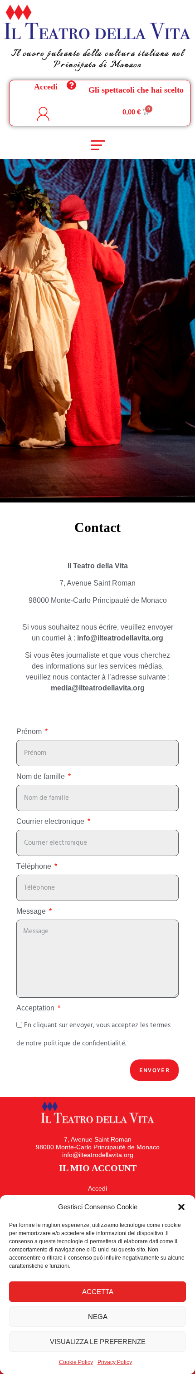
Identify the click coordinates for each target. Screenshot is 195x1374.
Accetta (97, 1291)
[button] (181, 1206)
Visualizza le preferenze (98, 1341)
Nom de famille (41, 776)
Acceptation (36, 1008)
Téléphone (34, 866)
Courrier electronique (51, 821)
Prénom (30, 731)
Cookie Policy (76, 1362)
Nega (97, 1316)
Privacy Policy (115, 1362)
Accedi (46, 86)
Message (32, 911)
